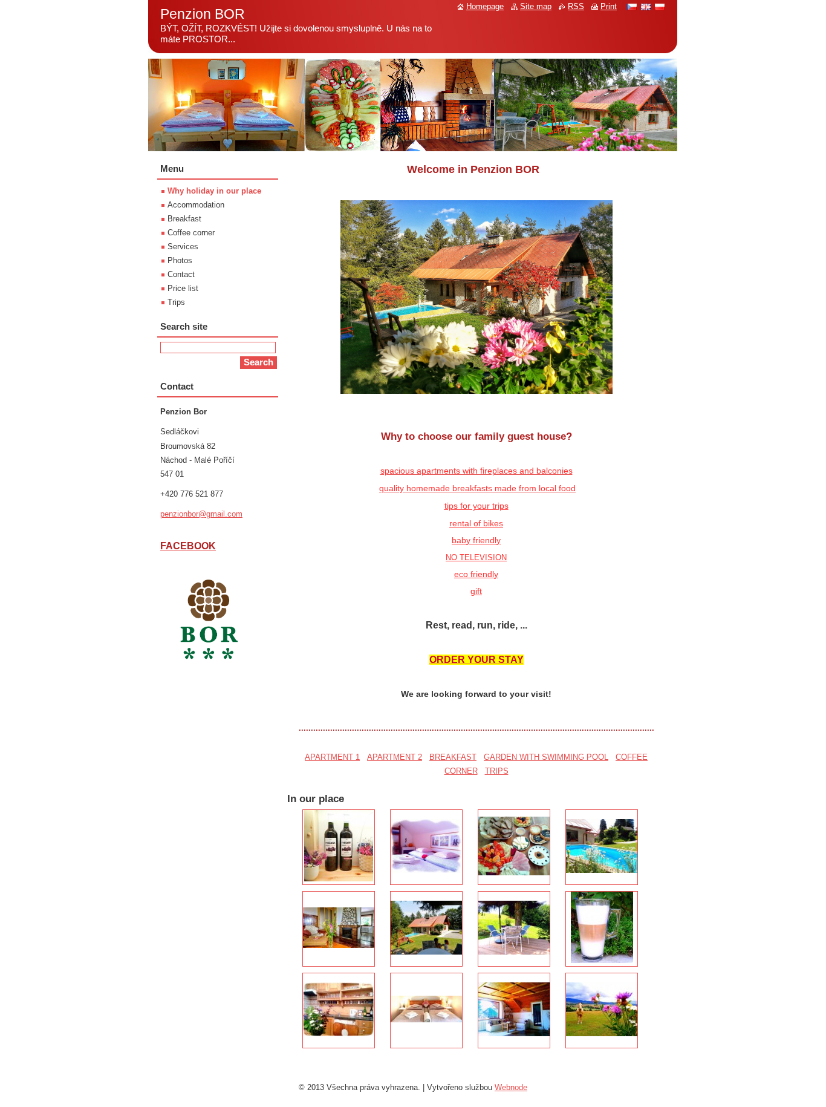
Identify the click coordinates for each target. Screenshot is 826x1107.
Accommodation (195, 204)
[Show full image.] (338, 847)
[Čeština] (632, 6)
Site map (535, 6)
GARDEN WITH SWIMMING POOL (546, 757)
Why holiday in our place (214, 190)
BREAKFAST (452, 757)
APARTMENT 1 (332, 757)
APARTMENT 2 (394, 757)
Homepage (485, 6)
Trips (176, 302)
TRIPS (497, 771)
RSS (576, 6)
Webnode (511, 1087)
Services (182, 246)
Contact (181, 274)
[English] (646, 6)
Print (608, 6)
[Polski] (660, 6)
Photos (179, 260)
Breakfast (184, 218)
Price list (182, 288)
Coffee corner (191, 232)
